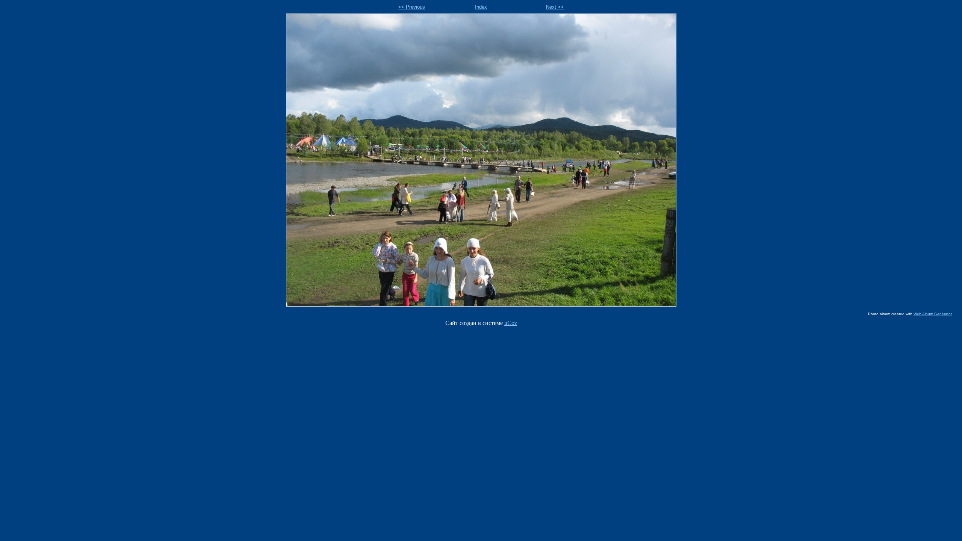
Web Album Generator (933, 314)
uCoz (510, 323)
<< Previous (411, 7)
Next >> (555, 7)
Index (481, 7)
